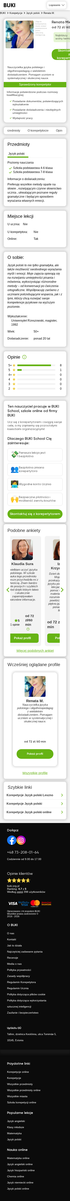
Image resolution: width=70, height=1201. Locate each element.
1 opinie (15, 624)
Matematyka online (18, 1158)
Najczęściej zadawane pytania (25, 951)
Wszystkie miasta (17, 1096)
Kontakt (11, 939)
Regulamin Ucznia (18, 988)
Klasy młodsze (15, 1127)
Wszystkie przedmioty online (24, 1090)
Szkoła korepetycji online (21, 1102)
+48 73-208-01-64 (23, 852)
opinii (20, 891)
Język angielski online (20, 1164)
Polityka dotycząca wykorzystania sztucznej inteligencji (26, 1003)
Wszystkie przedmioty (20, 1084)
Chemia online (15, 1176)
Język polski (14, 1139)
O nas (10, 933)
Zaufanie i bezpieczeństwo (22, 1012)
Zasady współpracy (18, 976)
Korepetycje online (18, 1071)
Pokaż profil (22, 638)
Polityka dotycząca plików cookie (26, 994)
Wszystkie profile (35, 773)
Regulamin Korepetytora (21, 982)
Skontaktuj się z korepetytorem (35, 514)
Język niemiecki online (20, 1182)
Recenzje (12, 957)
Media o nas (14, 963)
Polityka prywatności (19, 969)
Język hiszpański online (21, 1170)
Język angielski (16, 1121)
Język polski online (18, 1188)
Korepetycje (14, 1077)
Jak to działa (14, 945)
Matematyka (14, 1133)
